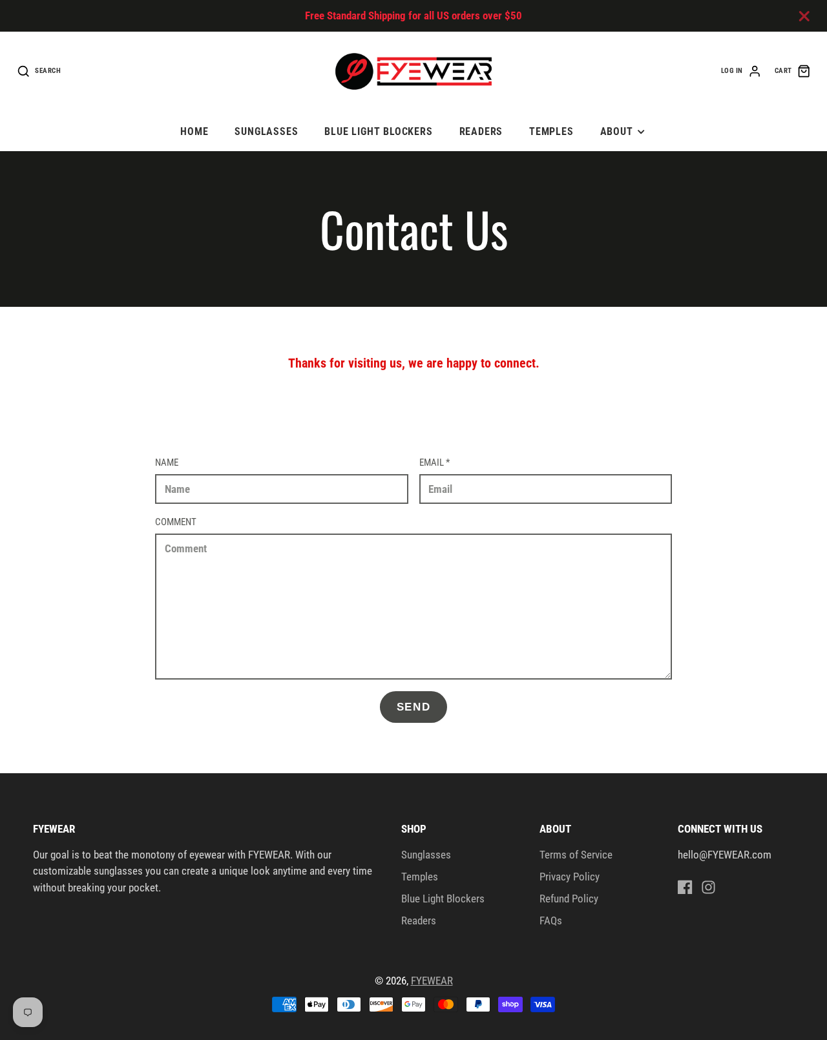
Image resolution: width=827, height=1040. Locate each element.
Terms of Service (575, 854)
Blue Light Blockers (378, 131)
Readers (481, 131)
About (616, 131)
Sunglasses (266, 131)
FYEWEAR (432, 980)
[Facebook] (685, 887)
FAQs (550, 920)
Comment (175, 522)
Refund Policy (568, 898)
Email (434, 462)
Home (194, 131)
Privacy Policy (569, 876)
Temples (551, 131)
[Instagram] (708, 887)
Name (166, 462)
